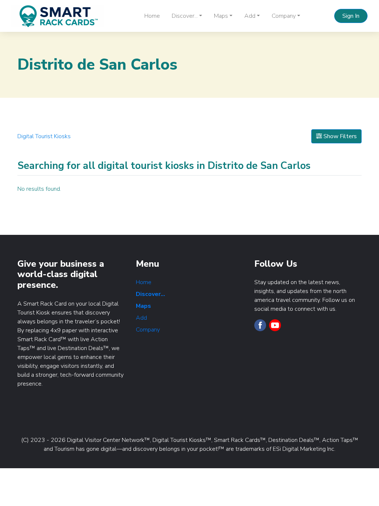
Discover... (150, 294)
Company (148, 330)
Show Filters (339, 136)
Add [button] (249, 16)
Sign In (350, 16)
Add (141, 318)
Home (152, 16)
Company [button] (284, 16)
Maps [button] (221, 16)
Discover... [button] (185, 16)
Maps (143, 306)
